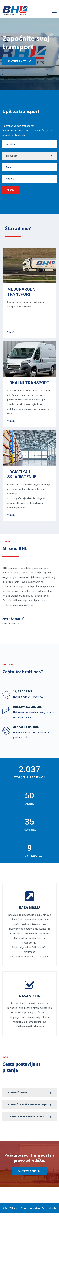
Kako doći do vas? (18, 1092)
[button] (54, 11)
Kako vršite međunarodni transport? (29, 1104)
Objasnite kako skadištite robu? (26, 1116)
